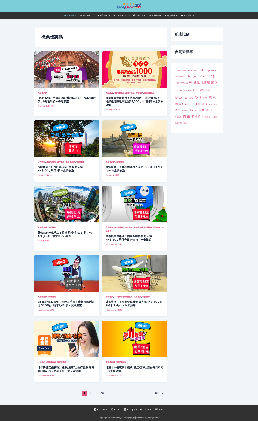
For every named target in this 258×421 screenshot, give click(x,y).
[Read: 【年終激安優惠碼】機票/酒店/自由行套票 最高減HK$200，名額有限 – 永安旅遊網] (66, 338)
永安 (191, 104)
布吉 (195, 89)
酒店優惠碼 (149, 93)
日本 (185, 98)
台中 (189, 82)
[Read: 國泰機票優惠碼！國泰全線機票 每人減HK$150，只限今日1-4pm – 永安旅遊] (134, 204)
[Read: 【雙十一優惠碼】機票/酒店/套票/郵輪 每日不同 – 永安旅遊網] (134, 338)
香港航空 (197, 116)
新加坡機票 (51, 162)
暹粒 (191, 97)
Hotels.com (179, 77)
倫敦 (183, 82)
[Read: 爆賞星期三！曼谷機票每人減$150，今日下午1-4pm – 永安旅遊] (134, 138)
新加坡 (179, 97)
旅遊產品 (109, 93)
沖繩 (197, 104)
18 (102, 393)
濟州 (177, 110)
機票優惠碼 (42, 93)
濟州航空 (184, 110)
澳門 (215, 104)
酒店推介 (103, 15)
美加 (196, 110)
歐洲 (187, 104)
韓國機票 (80, 162)
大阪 (179, 89)
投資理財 (171, 15)
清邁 (204, 104)
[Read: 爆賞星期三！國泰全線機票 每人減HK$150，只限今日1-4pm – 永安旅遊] (134, 273)
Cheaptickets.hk (182, 70)
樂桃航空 (179, 104)
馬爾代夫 (208, 117)
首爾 (186, 116)
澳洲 (210, 104)
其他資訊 (187, 15)
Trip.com (203, 76)
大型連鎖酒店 (121, 15)
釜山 (209, 110)
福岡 (191, 110)
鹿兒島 (183, 122)
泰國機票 (120, 162)
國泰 (214, 82)
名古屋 (205, 82)
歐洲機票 (148, 227)
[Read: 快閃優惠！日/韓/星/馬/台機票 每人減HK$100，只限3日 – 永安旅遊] (66, 138)
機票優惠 (70, 15)
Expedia (194, 70)
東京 (212, 97)
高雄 (177, 123)
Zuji (212, 76)
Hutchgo (190, 76)
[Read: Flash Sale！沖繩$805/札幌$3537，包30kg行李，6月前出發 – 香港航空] (66, 69)
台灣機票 (41, 162)
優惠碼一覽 (156, 15)
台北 (196, 82)
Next (159, 393)
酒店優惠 (87, 15)
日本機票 (60, 162)
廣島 (202, 89)
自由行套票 (140, 15)
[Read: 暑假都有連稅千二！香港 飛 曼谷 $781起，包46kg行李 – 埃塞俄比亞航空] (66, 204)
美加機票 (157, 227)
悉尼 (208, 90)
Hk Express (208, 70)
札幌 (205, 98)
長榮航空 (178, 117)
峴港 (189, 90)
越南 (202, 110)
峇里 (185, 90)
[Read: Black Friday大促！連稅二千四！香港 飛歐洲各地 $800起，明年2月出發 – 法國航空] (66, 273)
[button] (75, 15)
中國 (177, 82)
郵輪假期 (139, 93)
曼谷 (198, 97)
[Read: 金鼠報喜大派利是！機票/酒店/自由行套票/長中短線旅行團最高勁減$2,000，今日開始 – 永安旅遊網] (134, 69)
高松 (215, 117)
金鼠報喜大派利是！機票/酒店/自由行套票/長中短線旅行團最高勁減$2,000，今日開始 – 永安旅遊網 (134, 101)
